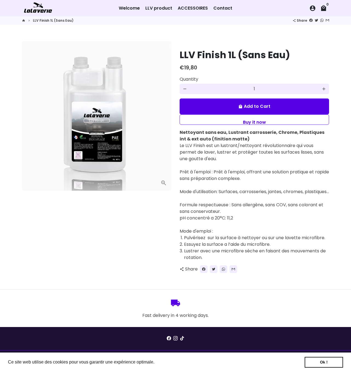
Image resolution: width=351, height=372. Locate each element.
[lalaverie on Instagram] (175, 338)
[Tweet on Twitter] (316, 20)
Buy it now (254, 122)
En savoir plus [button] (170, 362)
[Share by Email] (327, 20)
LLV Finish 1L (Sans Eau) (53, 20)
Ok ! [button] (324, 362)
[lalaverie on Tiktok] (182, 338)
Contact (222, 8)
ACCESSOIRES (193, 8)
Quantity (189, 79)
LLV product (158, 8)
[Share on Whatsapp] (322, 20)
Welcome (129, 8)
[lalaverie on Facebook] (169, 338)
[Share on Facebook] (311, 20)
